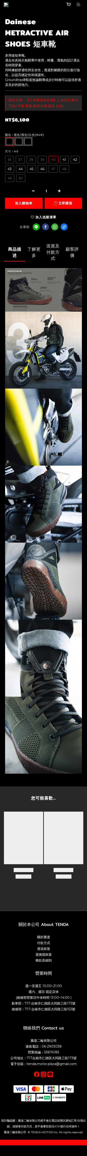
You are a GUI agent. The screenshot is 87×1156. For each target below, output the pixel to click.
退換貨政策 (43, 954)
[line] (36, 226)
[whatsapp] (54, 226)
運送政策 (43, 949)
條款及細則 (43, 960)
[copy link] (64, 226)
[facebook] (45, 226)
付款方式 (43, 943)
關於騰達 (43, 937)
